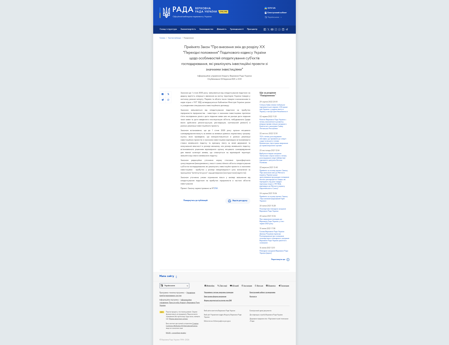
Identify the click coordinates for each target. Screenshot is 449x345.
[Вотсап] (279, 30)
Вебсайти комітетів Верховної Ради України (219, 311)
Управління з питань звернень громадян (218, 292)
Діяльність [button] (221, 29)
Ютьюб (235, 286)
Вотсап (260, 286)
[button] (174, 285)
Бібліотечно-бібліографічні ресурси (217, 321)
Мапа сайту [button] (166, 276)
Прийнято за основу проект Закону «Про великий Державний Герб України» (274, 199)
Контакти (253, 297)
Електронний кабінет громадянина (262, 292)
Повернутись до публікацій (195, 200)
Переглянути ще (278, 259)
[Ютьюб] (272, 30)
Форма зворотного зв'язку (178, 319)
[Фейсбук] (265, 30)
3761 (216, 188)
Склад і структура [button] (168, 29)
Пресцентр (252, 29)
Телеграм (284, 286)
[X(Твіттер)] (268, 30)
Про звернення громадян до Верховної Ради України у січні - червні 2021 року (272, 221)
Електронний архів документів (260, 311)
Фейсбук (210, 286)
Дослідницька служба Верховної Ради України (266, 315)
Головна (162, 38)
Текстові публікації (174, 38)
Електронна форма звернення (215, 297)
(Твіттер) (223, 286)
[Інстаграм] (276, 30)
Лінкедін (272, 286)
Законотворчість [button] (188, 29)
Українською (273, 17)
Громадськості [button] (237, 29)
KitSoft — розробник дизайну (176, 333)
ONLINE (224, 12)
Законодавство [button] (206, 29)
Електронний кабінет (277, 13)
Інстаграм (247, 286)
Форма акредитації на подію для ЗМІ (218, 300)
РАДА (183, 10)
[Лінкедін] (283, 30)
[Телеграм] (287, 29)
